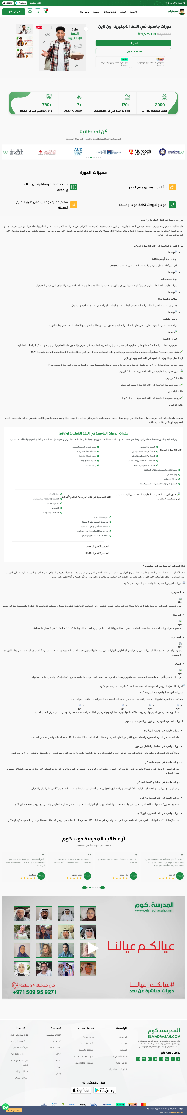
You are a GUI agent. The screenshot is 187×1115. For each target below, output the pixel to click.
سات (59, 1067)
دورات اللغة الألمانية (19, 1054)
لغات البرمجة (55, 1048)
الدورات (123, 12)
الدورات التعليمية (53, 1035)
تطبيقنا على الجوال (118, 1069)
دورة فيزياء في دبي (19, 1035)
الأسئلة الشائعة (87, 1043)
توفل (58, 1054)
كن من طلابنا (14, 11)
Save (40, 28)
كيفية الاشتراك (120, 1056)
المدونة (96, 12)
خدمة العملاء (88, 1037)
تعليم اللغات (55, 1041)
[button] (100, 157)
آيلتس (58, 1073)
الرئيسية (133, 12)
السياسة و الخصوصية (84, 1056)
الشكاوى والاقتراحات (84, 1063)
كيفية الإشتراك (109, 12)
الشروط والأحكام (86, 1050)
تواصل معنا (84, 12)
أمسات (58, 1061)
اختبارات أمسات (21, 1078)
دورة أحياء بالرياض (20, 1048)
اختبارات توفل (22, 1071)
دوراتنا (124, 1043)
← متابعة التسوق (133, 51)
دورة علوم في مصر (19, 1041)
